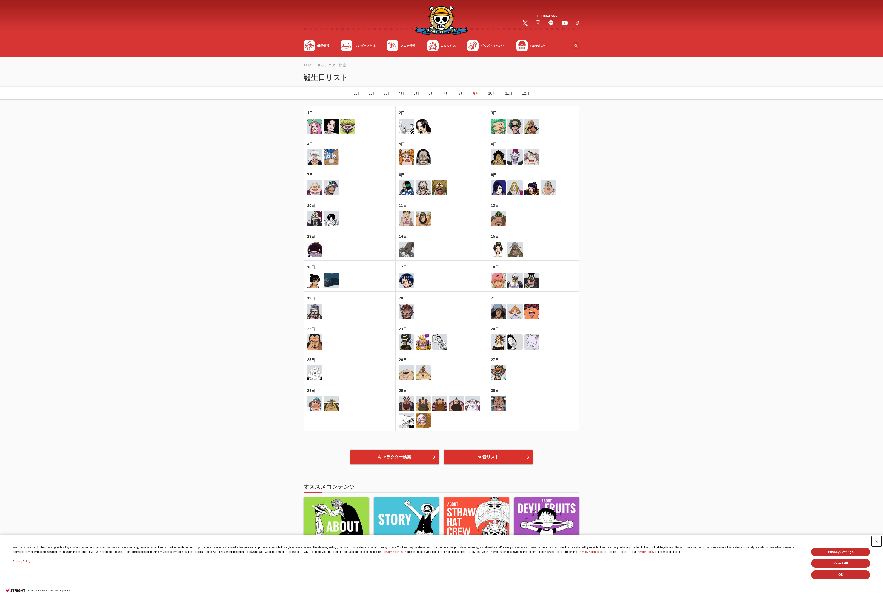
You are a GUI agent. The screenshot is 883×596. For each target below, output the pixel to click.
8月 (461, 93)
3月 (386, 93)
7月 (446, 93)
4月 (401, 93)
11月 (509, 93)
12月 (526, 93)
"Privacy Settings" (393, 551)
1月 (356, 93)
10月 (492, 93)
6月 (431, 93)
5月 (416, 93)
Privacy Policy (645, 551)
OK (840, 574)
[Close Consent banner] (877, 541)
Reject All (840, 563)
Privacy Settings (841, 552)
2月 (371, 93)
